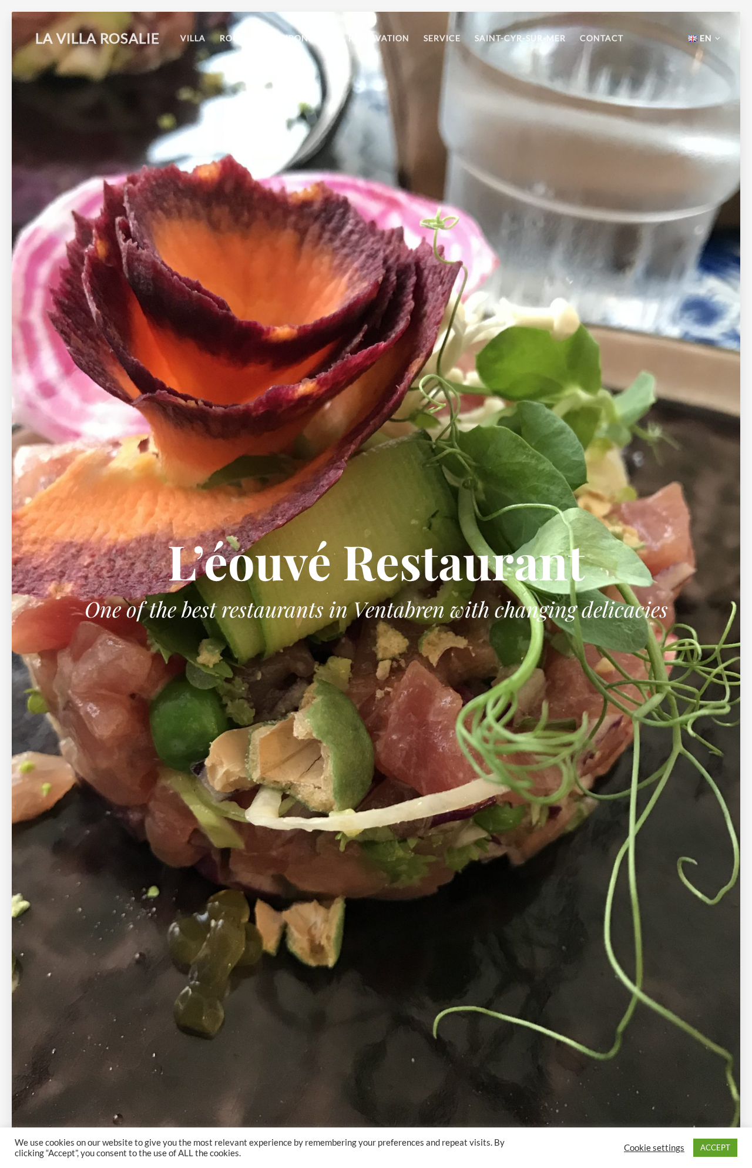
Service (442, 38)
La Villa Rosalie (97, 37)
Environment (300, 38)
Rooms (236, 38)
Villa (193, 38)
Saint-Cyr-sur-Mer (520, 38)
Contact (601, 38)
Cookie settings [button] (654, 1148)
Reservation (378, 38)
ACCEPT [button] (715, 1147)
